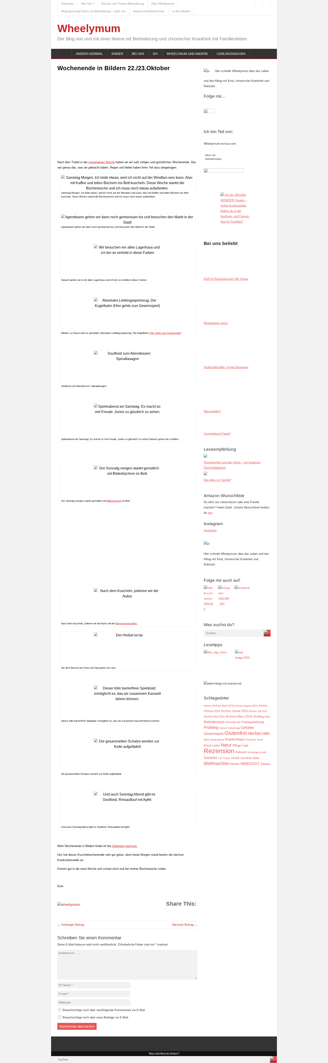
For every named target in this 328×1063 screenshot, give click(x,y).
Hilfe (266, 733)
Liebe (216, 745)
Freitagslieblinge (252, 722)
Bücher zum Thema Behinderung (123, 3)
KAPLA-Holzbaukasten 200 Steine (226, 279)
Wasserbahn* (212, 411)
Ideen (207, 739)
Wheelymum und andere (187, 54)
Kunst (260, 739)
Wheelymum (88, 28)
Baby (267, 716)
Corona (230, 722)
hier (210, 512)
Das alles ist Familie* (217, 480)
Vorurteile (246, 758)
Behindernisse (214, 722)
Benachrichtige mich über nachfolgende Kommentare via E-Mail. (104, 1010)
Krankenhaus (235, 739)
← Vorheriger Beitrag (70, 924)
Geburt (223, 728)
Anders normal (89, 54)
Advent (207, 705)
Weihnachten (217, 763)
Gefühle (247, 727)
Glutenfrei (235, 733)
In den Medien (181, 11)
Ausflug (258, 716)
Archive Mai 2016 (214, 716)
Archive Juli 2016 (258, 711)
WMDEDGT (250, 764)
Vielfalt (235, 758)
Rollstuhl (240, 752)
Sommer (210, 758)
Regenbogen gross (216, 323)
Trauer (226, 758)
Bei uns (138, 54)
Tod (220, 758)
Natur (226, 744)
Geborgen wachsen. (124, 846)
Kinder (117, 54)
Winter (235, 764)
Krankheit (251, 739)
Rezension (219, 751)
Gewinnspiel (214, 734)
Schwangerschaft (256, 752)
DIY (155, 54)
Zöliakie (265, 764)
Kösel (207, 745)
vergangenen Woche (101, 162)
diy (238, 722)
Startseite (67, 3)
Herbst (254, 733)
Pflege (237, 745)
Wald (256, 758)
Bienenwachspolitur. (127, 623)
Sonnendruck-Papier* (217, 433)
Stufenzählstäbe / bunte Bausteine (226, 367)
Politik (245, 745)
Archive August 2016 (246, 705)
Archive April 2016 (223, 705)
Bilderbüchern (114, 501)
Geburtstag (234, 728)
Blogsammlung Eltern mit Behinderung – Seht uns (93, 11)
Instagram (210, 530)
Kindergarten (217, 739)
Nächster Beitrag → (184, 924)
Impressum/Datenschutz (149, 11)
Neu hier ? (87, 3)
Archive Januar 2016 (234, 711)
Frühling (211, 727)
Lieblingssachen (231, 54)
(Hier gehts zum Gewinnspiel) (165, 333)
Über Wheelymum (162, 3)
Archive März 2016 (239, 716)
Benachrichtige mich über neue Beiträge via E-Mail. (96, 1017)
